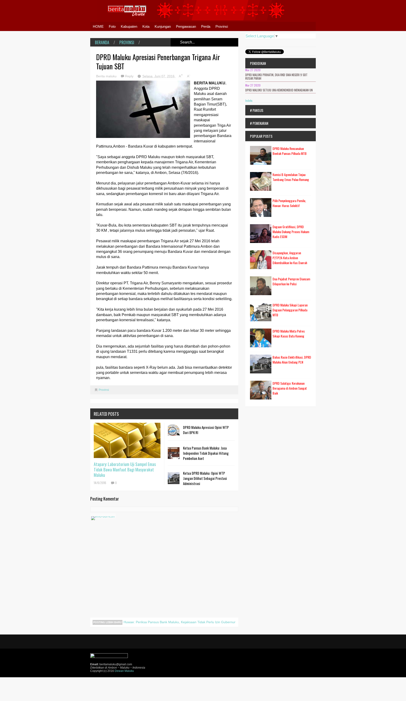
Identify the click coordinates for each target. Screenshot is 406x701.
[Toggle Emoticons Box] (103, 515)
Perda (205, 26)
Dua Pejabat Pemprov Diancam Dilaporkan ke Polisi (291, 281)
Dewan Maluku (124, 671)
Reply (129, 76)
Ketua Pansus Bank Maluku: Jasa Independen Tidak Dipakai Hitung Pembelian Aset (206, 453)
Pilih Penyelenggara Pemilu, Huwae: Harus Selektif (289, 203)
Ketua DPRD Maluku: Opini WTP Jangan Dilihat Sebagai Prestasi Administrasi (205, 478)
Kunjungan (163, 26)
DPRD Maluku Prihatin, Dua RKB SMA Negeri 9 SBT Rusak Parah (276, 76)
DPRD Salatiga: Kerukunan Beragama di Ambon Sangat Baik (290, 388)
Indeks (249, 100)
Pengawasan (186, 26)
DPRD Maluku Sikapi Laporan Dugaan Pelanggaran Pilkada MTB (290, 309)
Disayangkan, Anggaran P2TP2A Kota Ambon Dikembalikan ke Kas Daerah (290, 257)
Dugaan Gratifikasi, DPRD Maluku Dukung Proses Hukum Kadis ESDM (291, 231)
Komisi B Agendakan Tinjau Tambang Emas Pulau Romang (291, 177)
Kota (145, 26)
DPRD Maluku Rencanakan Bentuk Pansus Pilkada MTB (290, 151)
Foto (112, 26)
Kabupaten (129, 26)
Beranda (102, 42)
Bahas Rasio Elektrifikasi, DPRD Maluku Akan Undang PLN (292, 359)
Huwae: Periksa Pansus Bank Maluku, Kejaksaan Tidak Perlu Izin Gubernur (179, 622)
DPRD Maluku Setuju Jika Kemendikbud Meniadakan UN (279, 90)
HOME (98, 26)
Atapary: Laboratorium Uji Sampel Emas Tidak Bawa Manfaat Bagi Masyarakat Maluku (125, 469)
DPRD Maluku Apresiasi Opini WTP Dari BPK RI (206, 430)
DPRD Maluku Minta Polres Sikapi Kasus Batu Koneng (289, 333)
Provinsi (221, 26)
